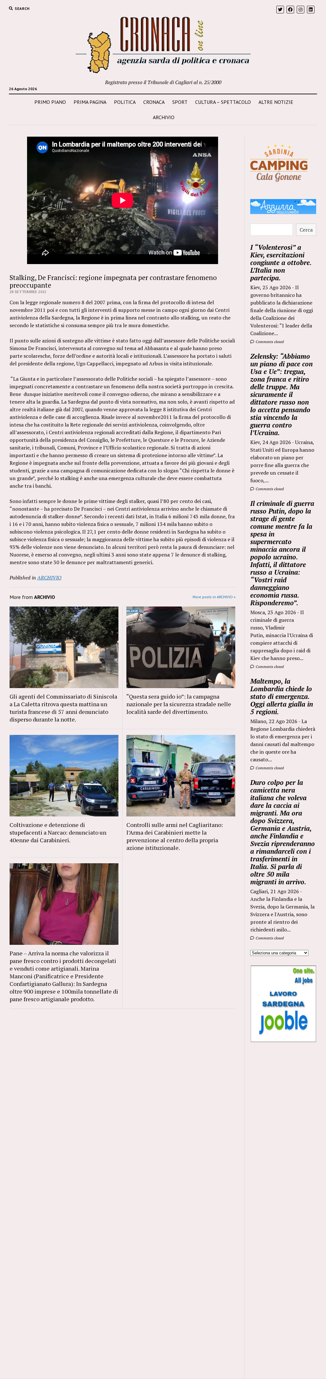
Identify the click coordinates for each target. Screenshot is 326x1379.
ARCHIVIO (163, 117)
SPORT (180, 102)
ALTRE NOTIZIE (276, 102)
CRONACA (154, 102)
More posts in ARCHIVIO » (214, 596)
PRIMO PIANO (50, 102)
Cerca (306, 229)
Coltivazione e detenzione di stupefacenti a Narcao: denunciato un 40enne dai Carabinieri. (58, 832)
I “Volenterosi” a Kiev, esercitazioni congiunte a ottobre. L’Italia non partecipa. (280, 262)
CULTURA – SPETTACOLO (223, 102)
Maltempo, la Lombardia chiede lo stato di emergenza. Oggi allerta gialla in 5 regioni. (281, 696)
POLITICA (125, 102)
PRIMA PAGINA (90, 102)
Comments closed (269, 341)
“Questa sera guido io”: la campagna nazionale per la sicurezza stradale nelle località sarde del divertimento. (178, 704)
